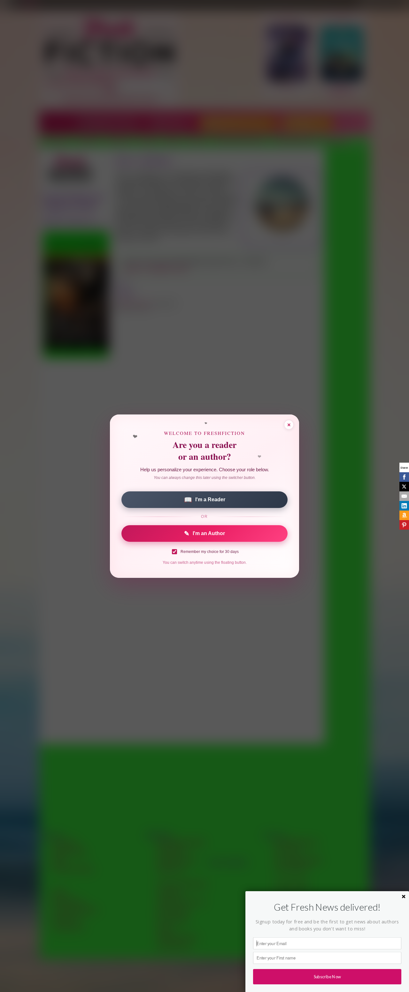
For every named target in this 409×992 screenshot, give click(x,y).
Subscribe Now (327, 976)
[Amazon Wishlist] (404, 515)
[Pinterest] (404, 525)
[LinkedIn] (404, 506)
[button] (327, 907)
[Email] (404, 496)
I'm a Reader (204, 499)
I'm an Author (204, 533)
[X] (404, 486)
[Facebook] (404, 477)
